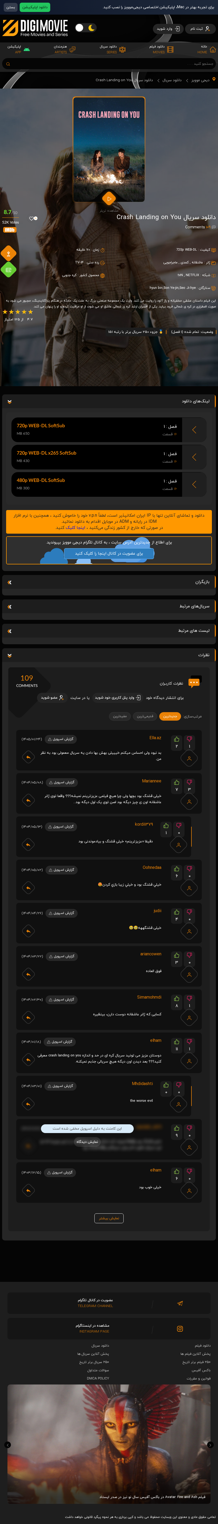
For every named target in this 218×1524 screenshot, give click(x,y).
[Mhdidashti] (179, 1104)
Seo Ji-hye (187, 288)
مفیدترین (120, 716)
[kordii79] (179, 844)
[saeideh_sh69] (189, 1147)
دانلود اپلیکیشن (35, 7)
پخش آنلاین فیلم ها (196, 1354)
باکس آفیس (201, 1370)
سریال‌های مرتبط (194, 606)
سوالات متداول (98, 1370)
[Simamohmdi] (189, 1017)
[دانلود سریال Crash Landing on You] (109, 149)
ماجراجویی (170, 262)
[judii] (189, 931)
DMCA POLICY (98, 1378)
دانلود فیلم (203, 1345)
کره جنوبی (69, 275)
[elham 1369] (189, 1061)
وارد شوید (165, 28)
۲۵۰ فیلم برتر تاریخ (197, 1362)
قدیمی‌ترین (145, 716)
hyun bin (156, 288)
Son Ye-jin (171, 288)
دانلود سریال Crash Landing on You (124, 80)
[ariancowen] (189, 974)
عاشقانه (197, 262)
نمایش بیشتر (109, 1218)
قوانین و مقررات (199, 1378)
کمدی (185, 262)
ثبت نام (197, 28)
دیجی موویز (200, 80)
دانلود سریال (172, 80)
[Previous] (7, 1445)
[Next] (210, 1445)
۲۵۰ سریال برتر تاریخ (94, 1362)
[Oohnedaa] (189, 888)
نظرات (203, 655)
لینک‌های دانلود (195, 401)
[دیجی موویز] (35, 40)
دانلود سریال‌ (100, 1345)
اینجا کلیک (75, 528)
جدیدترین (170, 716)
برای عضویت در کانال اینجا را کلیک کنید (109, 553)
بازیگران (202, 582)
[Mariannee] (189, 801)
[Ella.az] (189, 758)
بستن (10, 7)
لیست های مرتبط (193, 631)
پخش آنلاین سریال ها (93, 1354)
